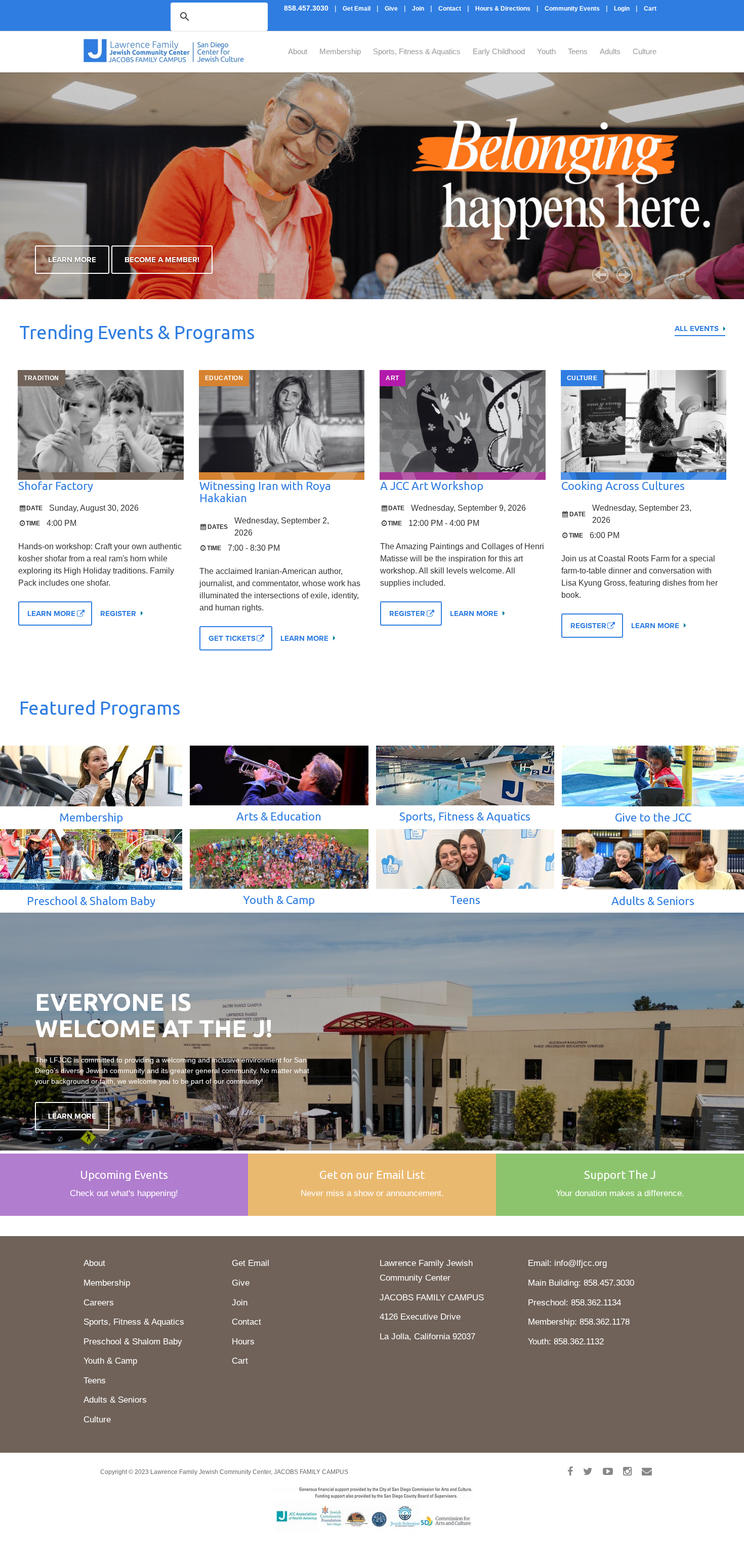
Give (241, 1283)
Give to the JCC (653, 817)
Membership (340, 51)
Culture (644, 51)
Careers (99, 1302)
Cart (240, 1361)
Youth (546, 51)
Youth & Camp (279, 899)
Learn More (72, 259)
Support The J (620, 1174)
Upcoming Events (124, 1174)
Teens (578, 51)
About (297, 51)
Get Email (250, 1263)
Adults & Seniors (652, 900)
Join (239, 1302)
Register (118, 613)
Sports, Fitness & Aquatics (417, 51)
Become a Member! (162, 259)
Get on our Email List (372, 1174)
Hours (243, 1341)
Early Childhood (499, 51)
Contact (246, 1322)
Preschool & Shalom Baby (91, 900)
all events (697, 328)
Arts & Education (278, 816)
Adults (610, 51)
